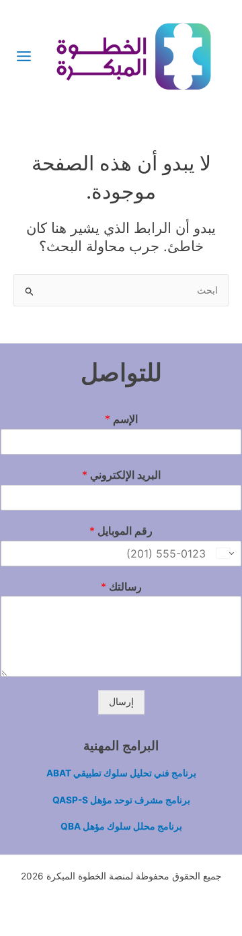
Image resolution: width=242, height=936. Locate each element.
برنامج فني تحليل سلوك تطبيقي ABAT (121, 773)
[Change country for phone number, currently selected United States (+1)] (226, 553)
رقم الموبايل (121, 530)
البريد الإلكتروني (121, 474)
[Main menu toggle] (24, 56)
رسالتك (121, 586)
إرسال (121, 701)
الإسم (121, 419)
